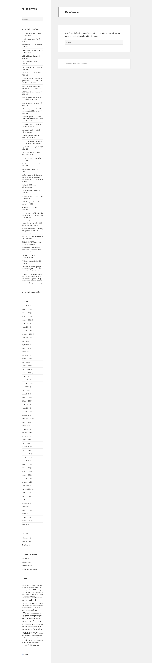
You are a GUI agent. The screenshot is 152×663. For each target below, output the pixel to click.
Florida (28, 594)
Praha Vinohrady (36, 607)
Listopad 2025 (26, 334)
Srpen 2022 (25, 415)
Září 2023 (25, 390)
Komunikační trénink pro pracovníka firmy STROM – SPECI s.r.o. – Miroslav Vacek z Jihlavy (32, 269)
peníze (28, 600)
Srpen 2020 (25, 461)
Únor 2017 (25, 500)
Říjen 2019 (25, 486)
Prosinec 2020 (26, 454)
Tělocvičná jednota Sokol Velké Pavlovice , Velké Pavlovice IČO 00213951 (32, 111)
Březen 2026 (26, 320)
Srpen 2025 (25, 345)
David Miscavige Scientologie (31, 592)
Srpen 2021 (25, 436)
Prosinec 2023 (26, 383)
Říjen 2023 (25, 387)
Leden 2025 (25, 355)
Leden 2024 (25, 380)
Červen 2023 (26, 397)
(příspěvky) (27, 562)
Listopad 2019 (26, 482)
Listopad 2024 (26, 359)
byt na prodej (26, 538)
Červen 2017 (26, 496)
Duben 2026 (25, 316)
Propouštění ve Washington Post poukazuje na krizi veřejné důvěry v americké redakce (32, 223)
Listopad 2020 (26, 457)
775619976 (29, 585)
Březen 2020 (26, 475)
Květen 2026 (26, 313)
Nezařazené (26, 545)
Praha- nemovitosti (29, 603)
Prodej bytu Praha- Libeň (32, 613)
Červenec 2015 (26, 524)
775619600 (39, 583)
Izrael (33, 594)
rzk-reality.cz (29, 8)
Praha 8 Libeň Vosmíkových (32, 605)
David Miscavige (35, 590)
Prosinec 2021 (26, 433)
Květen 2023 (26, 401)
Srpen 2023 (25, 394)
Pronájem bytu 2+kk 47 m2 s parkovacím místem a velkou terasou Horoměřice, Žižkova (32, 119)
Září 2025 (25, 341)
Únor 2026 (25, 323)
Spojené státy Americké (38, 640)
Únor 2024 (25, 376)
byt (38, 585)
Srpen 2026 (25, 306)
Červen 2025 (26, 348)
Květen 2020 (26, 468)
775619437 (34, 583)
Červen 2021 (26, 440)
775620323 (34, 585)
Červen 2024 (26, 366)
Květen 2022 (26, 426)
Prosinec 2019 (26, 478)
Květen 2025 (26, 352)
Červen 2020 (26, 464)
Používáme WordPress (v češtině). (76, 64)
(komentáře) (27, 566)
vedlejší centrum (32, 645)
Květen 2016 (26, 514)
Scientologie (27, 640)
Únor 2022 (25, 429)
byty (36, 587)
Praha (34, 600)
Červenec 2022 (26, 419)
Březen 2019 (26, 493)
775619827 (24, 585)
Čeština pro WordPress (29, 569)
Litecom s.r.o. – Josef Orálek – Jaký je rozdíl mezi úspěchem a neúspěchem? (32, 250)
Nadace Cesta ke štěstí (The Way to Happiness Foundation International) (32, 231)
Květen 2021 (26, 443)
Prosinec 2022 (26, 412)
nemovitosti (30, 597)
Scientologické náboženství (31, 638)
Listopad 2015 (26, 521)
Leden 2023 (25, 408)
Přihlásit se (25, 559)
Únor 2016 (25, 517)
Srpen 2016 (25, 503)
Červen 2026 (26, 309)
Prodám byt (34, 619)
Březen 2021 (26, 450)
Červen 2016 (26, 510)
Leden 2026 (25, 327)
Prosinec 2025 (26, 331)
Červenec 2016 (26, 507)
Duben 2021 (25, 447)
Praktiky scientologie (27, 610)
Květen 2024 (26, 369)
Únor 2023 (25, 404)
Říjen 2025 (25, 338)
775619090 (24, 583)
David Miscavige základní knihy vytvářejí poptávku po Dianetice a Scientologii (32, 215)
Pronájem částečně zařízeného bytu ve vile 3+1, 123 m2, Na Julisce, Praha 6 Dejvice (32, 81)
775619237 (29, 583)
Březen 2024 (26, 373)
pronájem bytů (32, 626)
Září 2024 (25, 362)
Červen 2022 (26, 422)
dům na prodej (26, 541)
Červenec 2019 (26, 489)
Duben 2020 (25, 471)
